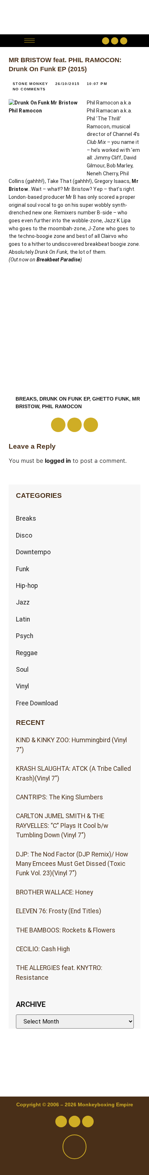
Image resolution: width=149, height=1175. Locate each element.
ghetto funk (110, 399)
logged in (58, 460)
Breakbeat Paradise (58, 259)
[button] (70, 40)
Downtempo (33, 552)
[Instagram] (123, 40)
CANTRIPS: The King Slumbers (59, 797)
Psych (24, 636)
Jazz (23, 602)
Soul (22, 669)
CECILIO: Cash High (43, 949)
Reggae (27, 653)
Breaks (26, 518)
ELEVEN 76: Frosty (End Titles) (58, 911)
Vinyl (22, 686)
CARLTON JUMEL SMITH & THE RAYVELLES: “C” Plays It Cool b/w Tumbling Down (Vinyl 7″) (62, 825)
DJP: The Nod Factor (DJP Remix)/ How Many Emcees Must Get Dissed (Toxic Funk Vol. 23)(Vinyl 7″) (72, 864)
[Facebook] (105, 40)
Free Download (37, 703)
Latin (23, 619)
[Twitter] (114, 40)
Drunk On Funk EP (64, 399)
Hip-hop (27, 585)
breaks (26, 399)
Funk (22, 569)
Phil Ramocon (62, 406)
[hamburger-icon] (29, 41)
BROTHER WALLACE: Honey (54, 892)
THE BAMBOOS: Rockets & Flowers (65, 930)
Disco (24, 535)
